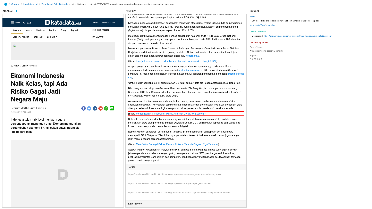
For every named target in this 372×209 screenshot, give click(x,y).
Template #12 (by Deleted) (55, 4)
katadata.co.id (30, 4)
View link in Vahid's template (263, 25)
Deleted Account (258, 31)
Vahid (252, 16)
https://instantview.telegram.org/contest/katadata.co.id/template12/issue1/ (297, 36)
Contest (15, 4)
